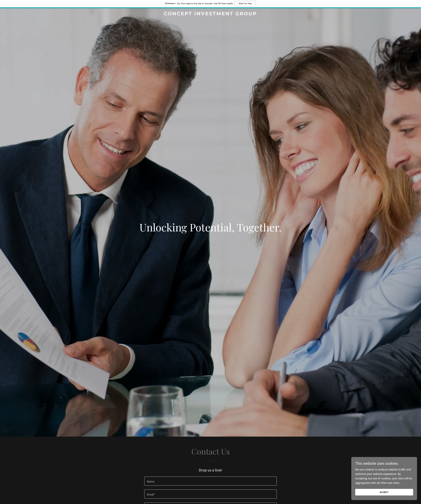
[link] (210, 14)
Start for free (245, 3)
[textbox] (210, 481)
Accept (384, 492)
